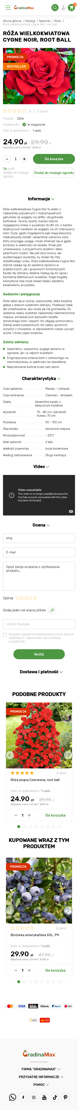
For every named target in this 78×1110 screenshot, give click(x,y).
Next (68, 755)
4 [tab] (36, 826)
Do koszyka (54, 159)
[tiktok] (55, 1097)
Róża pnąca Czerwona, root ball (35, 780)
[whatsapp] (12, 1097)
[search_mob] (55, 7)
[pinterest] (65, 1097)
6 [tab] (47, 826)
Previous (9, 755)
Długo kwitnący (55, 455)
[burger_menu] (8, 8)
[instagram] (33, 1097)
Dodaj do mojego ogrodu (54, 173)
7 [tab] (53, 826)
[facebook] (23, 1097)
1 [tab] (18, 826)
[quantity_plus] (29, 815)
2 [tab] (24, 826)
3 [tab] (30, 826)
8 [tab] (59, 826)
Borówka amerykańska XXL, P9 (35, 935)
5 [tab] (41, 826)
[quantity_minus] (15, 815)
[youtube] (44, 1097)
